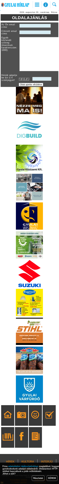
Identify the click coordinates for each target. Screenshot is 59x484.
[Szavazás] (49, 420)
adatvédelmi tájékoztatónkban (23, 466)
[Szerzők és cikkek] (35, 442)
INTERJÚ (47, 461)
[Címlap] (8, 420)
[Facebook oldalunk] (21, 442)
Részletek (38, 478)
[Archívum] (8, 442)
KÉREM (52, 478)
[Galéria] (21, 420)
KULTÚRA (27, 461)
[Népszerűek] (35, 420)
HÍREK (10, 461)
